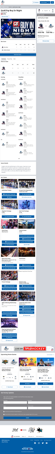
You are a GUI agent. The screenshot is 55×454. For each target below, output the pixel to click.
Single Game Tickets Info (10, 194)
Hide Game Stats (17, 54)
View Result (10, 387)
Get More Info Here (27, 197)
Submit (27, 417)
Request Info (27, 315)
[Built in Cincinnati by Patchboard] (27, 448)
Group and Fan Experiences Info (27, 236)
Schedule (37, 2)
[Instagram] (38, 443)
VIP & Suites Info (27, 238)
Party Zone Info (10, 241)
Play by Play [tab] (9, 59)
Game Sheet (5, 16)
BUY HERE (27, 244)
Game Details (28, 387)
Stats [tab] (14, 59)
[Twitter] (42, 443)
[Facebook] (35, 443)
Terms (41, 440)
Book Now (10, 337)
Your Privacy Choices (47, 440)
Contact (31, 440)
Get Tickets (44, 2)
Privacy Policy (36, 440)
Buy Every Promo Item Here (10, 288)
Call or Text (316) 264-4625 (27, 241)
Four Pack (10, 315)
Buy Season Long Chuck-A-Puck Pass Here (26, 288)
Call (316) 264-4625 (27, 194)
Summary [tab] (4, 59)
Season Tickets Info (10, 286)
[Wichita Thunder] (16, 2)
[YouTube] (46, 443)
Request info (10, 340)
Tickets (10, 197)
